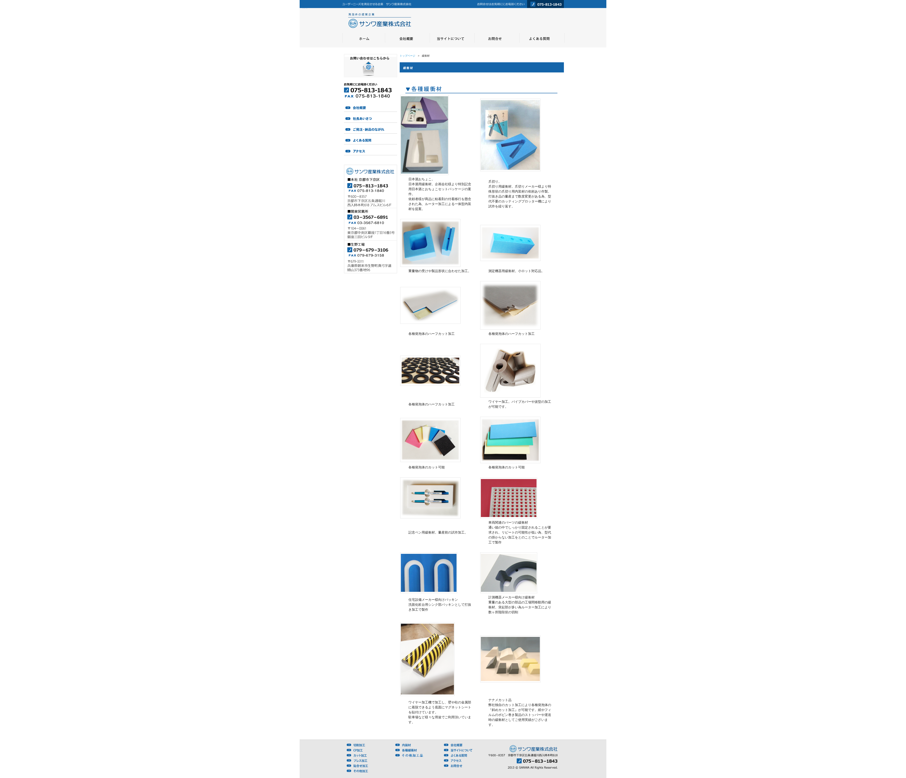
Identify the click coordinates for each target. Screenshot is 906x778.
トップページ (407, 55)
